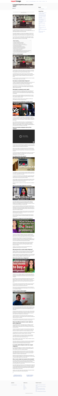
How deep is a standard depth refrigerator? (19, 42)
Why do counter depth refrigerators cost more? (19, 46)
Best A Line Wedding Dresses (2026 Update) (42, 21)
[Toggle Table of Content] (30, 40)
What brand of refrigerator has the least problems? (19, 47)
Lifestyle (43, 1)
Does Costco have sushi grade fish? (42, 29)
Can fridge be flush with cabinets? (18, 45)
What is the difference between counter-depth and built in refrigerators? (22, 50)
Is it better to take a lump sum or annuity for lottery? (42, 13)
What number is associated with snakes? (42, 17)
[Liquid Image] (16, 1)
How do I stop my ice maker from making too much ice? (42, 15)
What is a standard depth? (17, 41)
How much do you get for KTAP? (42, 25)
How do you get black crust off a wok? (42, 27)
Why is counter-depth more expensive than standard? (20, 52)
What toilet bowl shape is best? (42, 23)
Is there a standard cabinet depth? (18, 49)
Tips (13, 372)
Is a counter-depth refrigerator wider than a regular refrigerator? (21, 51)
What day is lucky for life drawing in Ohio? (42, 31)
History (40, 1)
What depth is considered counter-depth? (18, 43)
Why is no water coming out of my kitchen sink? (42, 19)
